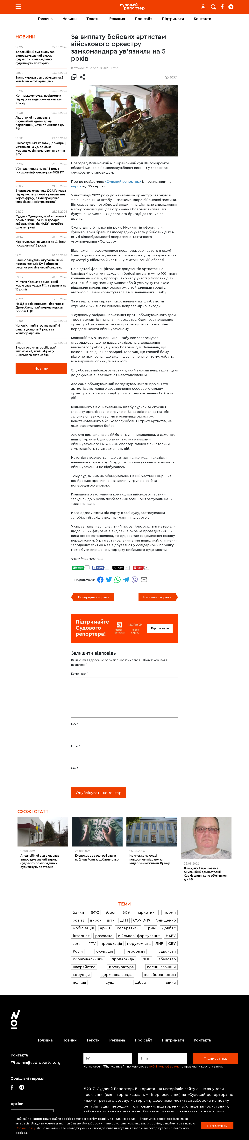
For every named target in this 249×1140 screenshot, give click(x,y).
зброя (110, 913)
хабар (140, 983)
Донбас (169, 928)
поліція (79, 983)
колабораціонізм (160, 975)
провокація (111, 944)
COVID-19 (141, 920)
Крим (151, 928)
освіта (79, 920)
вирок (76, 186)
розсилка (103, 936)
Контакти (202, 19)
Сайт (74, 768)
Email (76, 746)
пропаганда (123, 959)
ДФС (94, 913)
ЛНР (159, 944)
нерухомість (139, 944)
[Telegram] (230, 6)
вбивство (167, 959)
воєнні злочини (161, 967)
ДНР (146, 959)
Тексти (93, 19)
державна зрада (116, 975)
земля (78, 944)
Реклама (117, 19)
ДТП (124, 920)
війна (171, 983)
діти (111, 920)
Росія (78, 951)
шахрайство (84, 967)
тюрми (169, 913)
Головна (45, 19)
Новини (69, 19)
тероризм (135, 951)
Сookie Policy (25, 1128)
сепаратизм (128, 928)
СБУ (172, 944)
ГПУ (92, 944)
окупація (104, 951)
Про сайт (143, 19)
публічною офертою (164, 1066)
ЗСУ (126, 913)
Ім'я (74, 724)
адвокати (167, 951)
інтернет (81, 936)
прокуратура (121, 967)
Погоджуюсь (217, 1125)
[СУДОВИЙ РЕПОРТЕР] (132, 6)
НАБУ (171, 936)
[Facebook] (222, 6)
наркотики (147, 913)
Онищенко (166, 920)
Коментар (79, 673)
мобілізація (83, 928)
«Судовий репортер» (123, 181)
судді (111, 983)
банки (78, 913)
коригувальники (88, 959)
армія (105, 928)
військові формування (139, 936)
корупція (81, 975)
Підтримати (173, 19)
